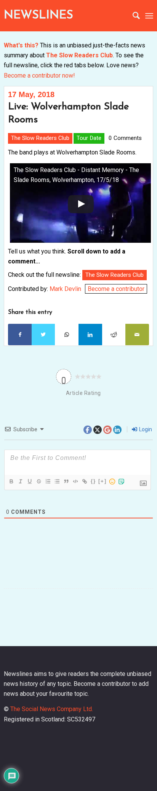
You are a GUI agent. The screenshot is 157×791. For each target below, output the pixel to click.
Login (145, 429)
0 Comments (125, 138)
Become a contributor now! (39, 75)
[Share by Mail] (137, 334)
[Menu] (149, 15)
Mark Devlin (65, 288)
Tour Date (89, 138)
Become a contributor (116, 288)
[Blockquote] (65, 481)
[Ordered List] (47, 481)
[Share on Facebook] (20, 334)
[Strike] (38, 481)
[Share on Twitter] (43, 334)
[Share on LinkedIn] (90, 334)
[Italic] (20, 481)
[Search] (132, 15)
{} (93, 481)
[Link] (84, 481)
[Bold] (11, 481)
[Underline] (29, 481)
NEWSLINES (38, 15)
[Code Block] (75, 481)
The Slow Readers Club (79, 55)
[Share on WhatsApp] (66, 334)
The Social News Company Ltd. (51, 709)
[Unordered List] (56, 481)
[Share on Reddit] (114, 334)
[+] (102, 481)
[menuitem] (132, 15)
